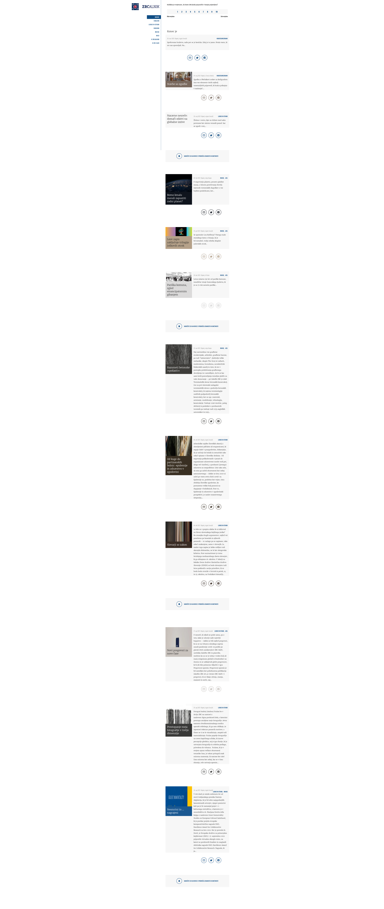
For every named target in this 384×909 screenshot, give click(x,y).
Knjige (157, 32)
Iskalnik (156, 21)
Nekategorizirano (222, 38)
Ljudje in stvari (154, 24)
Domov (157, 17)
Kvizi (157, 36)
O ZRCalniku (155, 39)
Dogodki (156, 28)
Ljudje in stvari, (219, 631)
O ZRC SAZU (155, 43)
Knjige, (222, 178)
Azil (226, 178)
